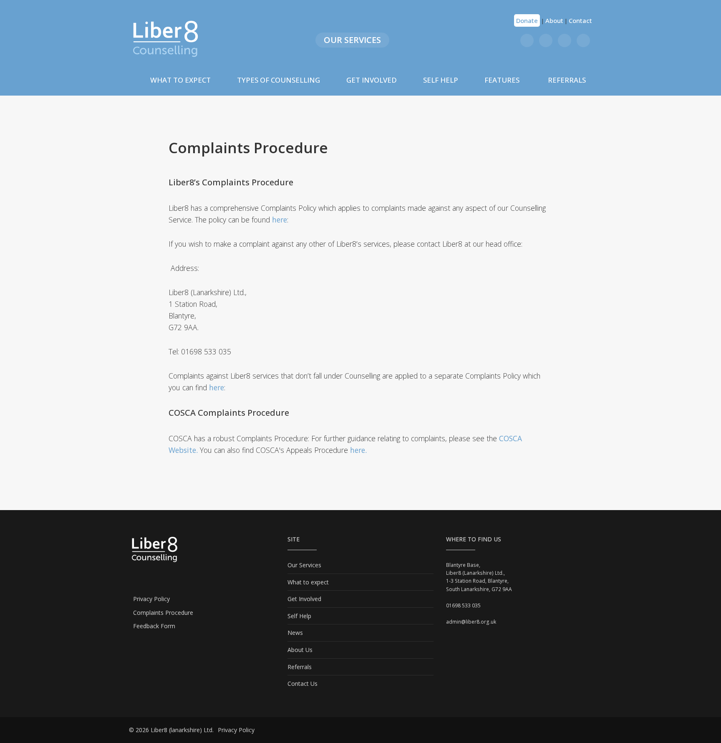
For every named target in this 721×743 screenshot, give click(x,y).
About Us (300, 650)
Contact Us (302, 683)
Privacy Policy (151, 599)
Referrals (567, 80)
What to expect (308, 582)
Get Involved (371, 80)
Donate (527, 20)
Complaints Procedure (163, 613)
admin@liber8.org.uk (471, 621)
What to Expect (180, 80)
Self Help (440, 80)
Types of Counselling (278, 80)
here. (358, 450)
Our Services (352, 39)
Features (501, 80)
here (279, 220)
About (554, 20)
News (295, 633)
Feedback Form (154, 626)
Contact (580, 20)
